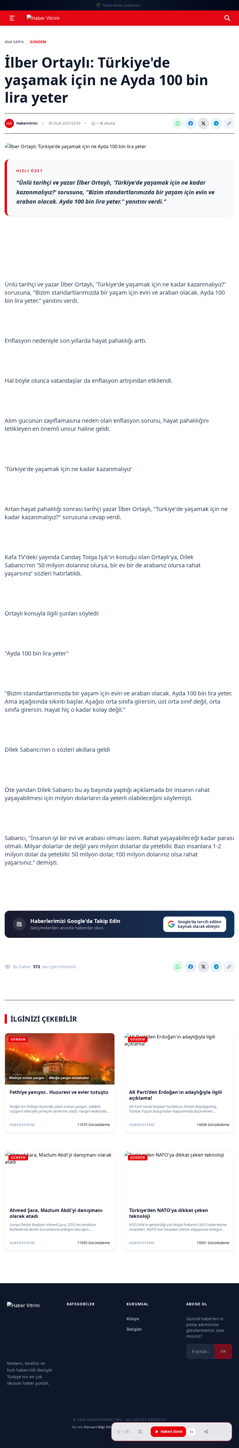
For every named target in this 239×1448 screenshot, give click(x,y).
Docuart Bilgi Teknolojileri (104, 1427)
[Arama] (227, 18)
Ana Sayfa (14, 42)
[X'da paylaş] (203, 123)
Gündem (38, 42)
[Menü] (12, 18)
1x (191, 1432)
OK (223, 1351)
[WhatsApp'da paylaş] (178, 123)
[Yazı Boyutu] (140, 1431)
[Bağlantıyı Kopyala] (229, 123)
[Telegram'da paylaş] (216, 123)
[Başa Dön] (221, 1431)
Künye (132, 1318)
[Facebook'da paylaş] (190, 123)
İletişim (134, 1329)
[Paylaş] (206, 1431)
